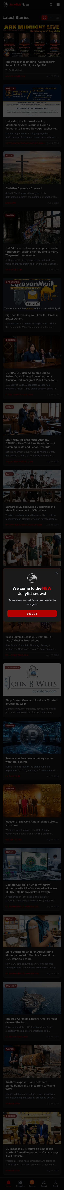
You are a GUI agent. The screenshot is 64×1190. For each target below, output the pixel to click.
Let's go (32, 613)
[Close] (56, 572)
